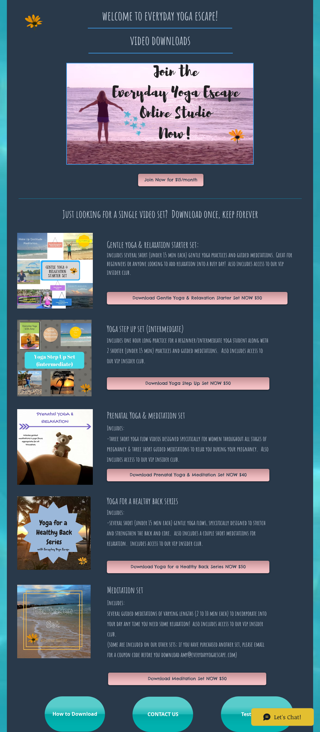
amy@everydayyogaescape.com (208, 655)
